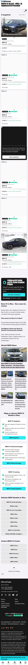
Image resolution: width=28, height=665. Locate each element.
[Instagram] (10, 595)
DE (3, 627)
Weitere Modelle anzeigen (14, 534)
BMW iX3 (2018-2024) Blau (14, 502)
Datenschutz (4, 623)
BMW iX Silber (14, 557)
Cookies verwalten (16, 621)
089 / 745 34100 (8, 587)
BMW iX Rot (14, 549)
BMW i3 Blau (14, 522)
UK (8, 627)
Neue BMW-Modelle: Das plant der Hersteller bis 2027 (7, 402)
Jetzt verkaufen (14, 157)
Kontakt (3, 601)
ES (12, 627)
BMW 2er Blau (14, 518)
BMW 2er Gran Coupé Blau (14, 510)
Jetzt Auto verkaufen (14, 294)
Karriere (16, 601)
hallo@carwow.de (8, 588)
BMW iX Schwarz (14, 553)
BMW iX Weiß (14, 561)
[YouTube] (13, 595)
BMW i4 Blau (14, 514)
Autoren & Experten (5, 603)
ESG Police (23, 621)
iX (3, 574)
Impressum (22, 623)
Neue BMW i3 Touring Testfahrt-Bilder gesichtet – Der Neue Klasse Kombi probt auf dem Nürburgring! (13, 365)
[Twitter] (6, 595)
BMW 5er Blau (14, 506)
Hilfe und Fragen (6, 582)
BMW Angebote (14, 437)
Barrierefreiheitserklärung (13, 623)
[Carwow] (6, 1)
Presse (16, 599)
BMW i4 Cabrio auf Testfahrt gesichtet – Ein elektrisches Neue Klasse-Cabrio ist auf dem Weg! (20, 404)
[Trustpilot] (14, 615)
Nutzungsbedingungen (6, 621)
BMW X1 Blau (14, 526)
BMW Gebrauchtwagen (14, 463)
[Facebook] (2, 595)
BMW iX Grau (14, 545)
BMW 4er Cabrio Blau (14, 530)
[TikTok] (17, 595)
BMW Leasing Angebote (14, 488)
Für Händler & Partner (19, 603)
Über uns (3, 599)
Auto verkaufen (6, 298)
